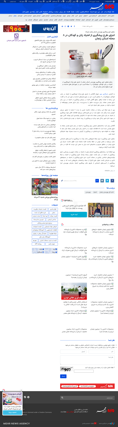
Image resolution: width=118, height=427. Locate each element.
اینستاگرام (54, 1)
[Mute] (93, 215)
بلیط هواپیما (53, 233)
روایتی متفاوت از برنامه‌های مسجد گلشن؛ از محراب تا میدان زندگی (45, 73)
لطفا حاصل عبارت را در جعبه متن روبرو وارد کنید (100, 368)
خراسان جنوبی (46, 16)
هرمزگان (35, 20)
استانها (112, 26)
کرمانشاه (78, 20)
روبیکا (41, 1)
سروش (74, 1)
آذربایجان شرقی (102, 16)
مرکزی (41, 20)
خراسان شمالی (28, 16)
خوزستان (20, 16)
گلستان (60, 20)
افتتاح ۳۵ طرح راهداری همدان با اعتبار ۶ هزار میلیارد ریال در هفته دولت (44, 92)
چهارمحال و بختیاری (56, 16)
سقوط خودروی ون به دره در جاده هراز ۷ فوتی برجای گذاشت (44, 132)
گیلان (55, 20)
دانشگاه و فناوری (84, 12)
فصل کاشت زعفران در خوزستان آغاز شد (44, 157)
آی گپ (67, 1)
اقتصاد (68, 12)
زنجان (14, 16)
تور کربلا (45, 216)
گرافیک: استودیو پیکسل (88, 423)
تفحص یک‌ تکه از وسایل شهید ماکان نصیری (45, 113)
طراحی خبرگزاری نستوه (105, 423)
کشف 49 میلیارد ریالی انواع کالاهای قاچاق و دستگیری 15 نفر (45, 41)
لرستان (51, 20)
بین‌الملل (51, 12)
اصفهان (85, 16)
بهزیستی (88, 192)
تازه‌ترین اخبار (52, 36)
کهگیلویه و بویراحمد (69, 20)
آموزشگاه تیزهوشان (38, 230)
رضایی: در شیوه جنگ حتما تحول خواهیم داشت (46, 119)
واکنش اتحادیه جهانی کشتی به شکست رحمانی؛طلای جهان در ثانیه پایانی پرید (44, 145)
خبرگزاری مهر (104, 94)
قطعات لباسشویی (52, 230)
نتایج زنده (30, 1)
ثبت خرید (74, 214)
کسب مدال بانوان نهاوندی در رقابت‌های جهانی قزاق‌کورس (44, 54)
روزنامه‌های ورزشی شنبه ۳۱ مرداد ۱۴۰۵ (46, 198)
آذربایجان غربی (93, 16)
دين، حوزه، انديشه (95, 12)
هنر (102, 12)
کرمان (83, 20)
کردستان (88, 20)
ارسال (63, 376)
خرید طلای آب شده (40, 212)
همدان (30, 20)
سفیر (53, 212)
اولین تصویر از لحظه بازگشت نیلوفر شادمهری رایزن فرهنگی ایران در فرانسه (44, 151)
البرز (76, 16)
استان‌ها (45, 12)
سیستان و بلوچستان (108, 20)
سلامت (77, 12)
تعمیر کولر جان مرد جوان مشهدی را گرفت (45, 138)
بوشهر (68, 16)
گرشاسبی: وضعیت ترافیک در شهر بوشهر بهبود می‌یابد (44, 86)
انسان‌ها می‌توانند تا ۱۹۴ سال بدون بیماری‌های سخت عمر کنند (45, 168)
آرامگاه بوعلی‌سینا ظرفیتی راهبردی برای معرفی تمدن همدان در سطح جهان (44, 80)
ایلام (73, 16)
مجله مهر (32, 12)
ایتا (35, 1)
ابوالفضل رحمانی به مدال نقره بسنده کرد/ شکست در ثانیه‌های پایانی (45, 126)
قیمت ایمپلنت (37, 226)
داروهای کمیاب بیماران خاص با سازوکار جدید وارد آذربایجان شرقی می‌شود (44, 48)
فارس (100, 20)
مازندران (46, 20)
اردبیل (80, 16)
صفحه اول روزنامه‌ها (49, 175)
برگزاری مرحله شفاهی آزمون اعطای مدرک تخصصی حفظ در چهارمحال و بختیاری (45, 100)
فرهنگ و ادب (107, 12)
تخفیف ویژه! (12, 412)
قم (92, 20)
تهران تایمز (52, 244)
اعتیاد (95, 192)
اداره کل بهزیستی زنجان (107, 192)
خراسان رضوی (37, 16)
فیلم (37, 12)
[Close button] (21, 390)
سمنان (10, 16)
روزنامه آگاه (38, 244)
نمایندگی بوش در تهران (39, 233)
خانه (113, 12)
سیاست (56, 12)
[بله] (25, 397)
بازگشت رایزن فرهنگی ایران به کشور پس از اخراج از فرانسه (44, 162)
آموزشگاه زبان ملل (44, 237)
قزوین (96, 20)
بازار (64, 12)
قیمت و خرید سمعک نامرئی (48, 240)
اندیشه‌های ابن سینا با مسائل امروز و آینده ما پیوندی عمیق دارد (45, 60)
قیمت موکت (53, 216)
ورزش (61, 12)
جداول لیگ (22, 1)
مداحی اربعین (52, 219)
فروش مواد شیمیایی (50, 226)
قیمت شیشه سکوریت (39, 209)
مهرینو (35, 240)
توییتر (47, 1)
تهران (64, 16)
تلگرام (81, 1)
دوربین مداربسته (39, 219)
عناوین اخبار (111, 16)
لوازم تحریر (53, 209)
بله (61, 1)
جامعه (72, 12)
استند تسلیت (36, 216)
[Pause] (90, 215)
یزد (26, 20)
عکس (40, 12)
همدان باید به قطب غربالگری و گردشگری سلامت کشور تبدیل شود (46, 67)
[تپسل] (62, 200)
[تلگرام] (28, 397)
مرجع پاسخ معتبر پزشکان (44, 223)
